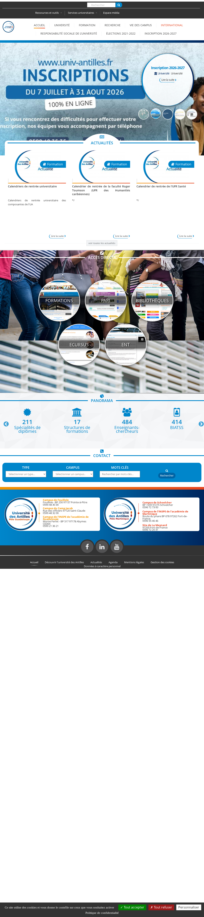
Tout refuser (162, 907)
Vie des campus (141, 25)
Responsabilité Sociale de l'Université (68, 33)
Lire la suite (167, 80)
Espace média (111, 12)
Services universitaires (81, 12)
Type (25, 467)
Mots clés (119, 467)
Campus (72, 467)
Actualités (96, 562)
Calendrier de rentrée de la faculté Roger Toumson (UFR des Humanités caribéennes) (101, 190)
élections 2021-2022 (120, 33)
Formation (87, 25)
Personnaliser (188, 907)
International (172, 25)
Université (62, 25)
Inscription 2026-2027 (161, 33)
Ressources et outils (47, 12)
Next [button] (199, 422)
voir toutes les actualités (101, 243)
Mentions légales (134, 562)
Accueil (39, 25)
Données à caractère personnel (102, 566)
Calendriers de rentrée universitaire (32, 186)
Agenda (113, 562)
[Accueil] (8, 30)
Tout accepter (133, 907)
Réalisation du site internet (13, 554)
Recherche (113, 25)
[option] (27, 420)
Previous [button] (4, 422)
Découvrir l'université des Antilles (64, 562)
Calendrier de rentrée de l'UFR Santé (161, 186)
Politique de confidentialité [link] (102, 912)
